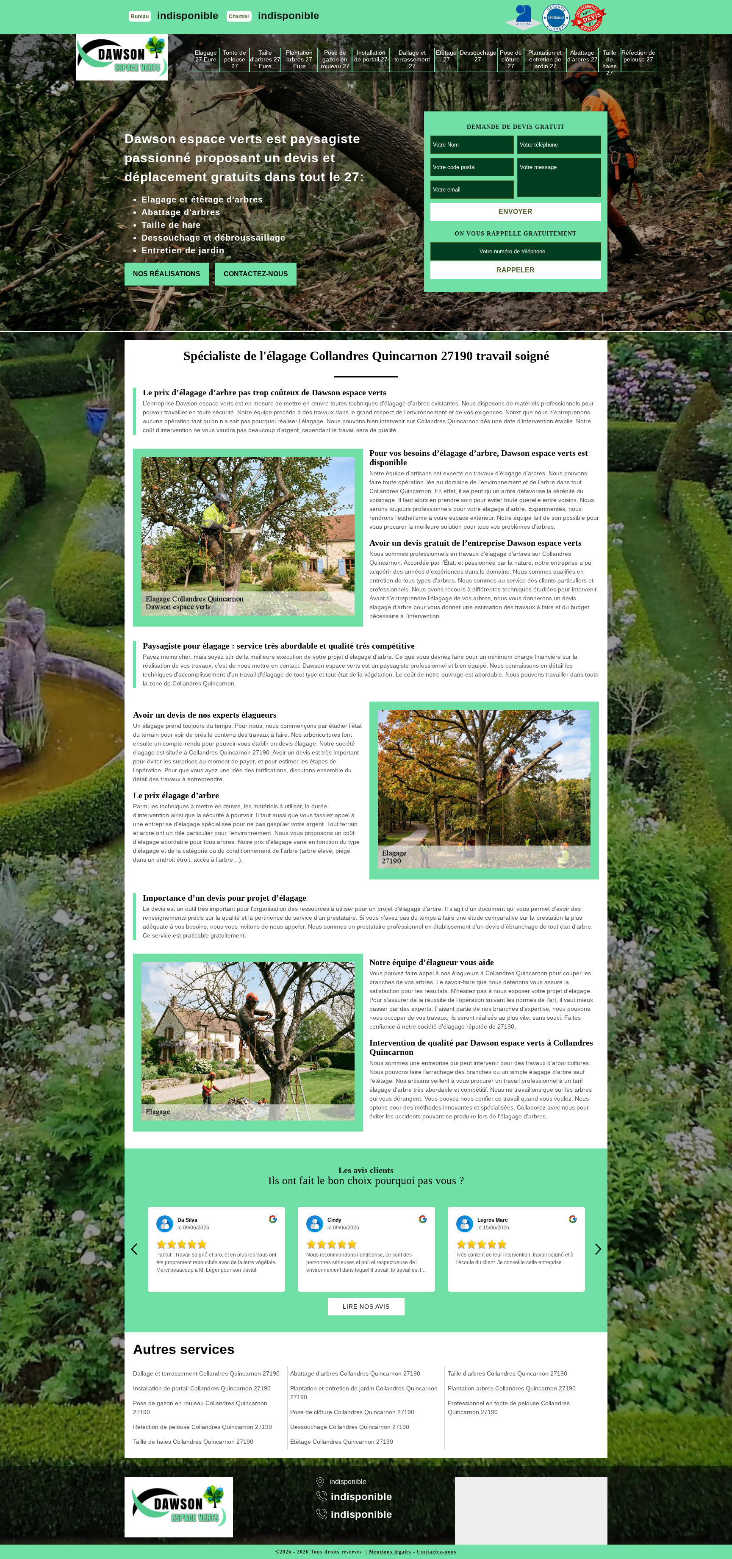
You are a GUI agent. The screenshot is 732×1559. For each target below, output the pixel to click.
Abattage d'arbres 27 (582, 56)
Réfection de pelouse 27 (638, 56)
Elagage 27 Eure (206, 56)
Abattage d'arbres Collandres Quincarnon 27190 (355, 1373)
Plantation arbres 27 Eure (299, 59)
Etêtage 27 (446, 56)
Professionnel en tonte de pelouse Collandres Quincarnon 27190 (509, 1407)
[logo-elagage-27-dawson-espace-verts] (122, 57)
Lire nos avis (366, 1306)
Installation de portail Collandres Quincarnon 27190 (202, 1388)
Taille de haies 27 (609, 60)
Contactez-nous (256, 273)
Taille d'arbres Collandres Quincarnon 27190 (507, 1373)
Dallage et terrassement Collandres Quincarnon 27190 (206, 1373)
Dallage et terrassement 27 (412, 59)
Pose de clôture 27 (511, 59)
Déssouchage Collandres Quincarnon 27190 (349, 1426)
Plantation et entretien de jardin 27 (545, 59)
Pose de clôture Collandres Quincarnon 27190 (352, 1412)
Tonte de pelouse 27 (234, 59)
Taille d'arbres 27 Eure (265, 59)
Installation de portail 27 (371, 56)
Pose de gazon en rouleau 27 (335, 59)
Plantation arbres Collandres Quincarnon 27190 (512, 1388)
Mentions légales (390, 1552)
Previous (134, 1249)
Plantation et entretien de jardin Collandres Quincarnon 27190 (364, 1393)
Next (598, 1249)
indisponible (187, 15)
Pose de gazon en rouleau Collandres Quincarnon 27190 (200, 1407)
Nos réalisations (166, 273)
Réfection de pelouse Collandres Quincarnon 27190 (202, 1426)
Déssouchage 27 (478, 56)
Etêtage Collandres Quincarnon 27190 (341, 1441)
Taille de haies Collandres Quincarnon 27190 (193, 1441)
